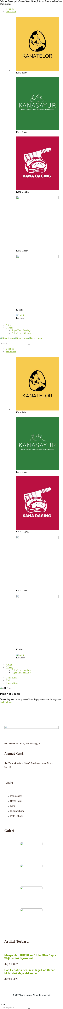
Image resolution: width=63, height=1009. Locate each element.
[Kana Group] (7, 338)
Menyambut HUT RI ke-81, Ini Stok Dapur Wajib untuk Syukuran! (30, 957)
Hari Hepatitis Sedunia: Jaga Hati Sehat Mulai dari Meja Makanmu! (29, 972)
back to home (6, 702)
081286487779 (12, 743)
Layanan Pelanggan (30, 743)
